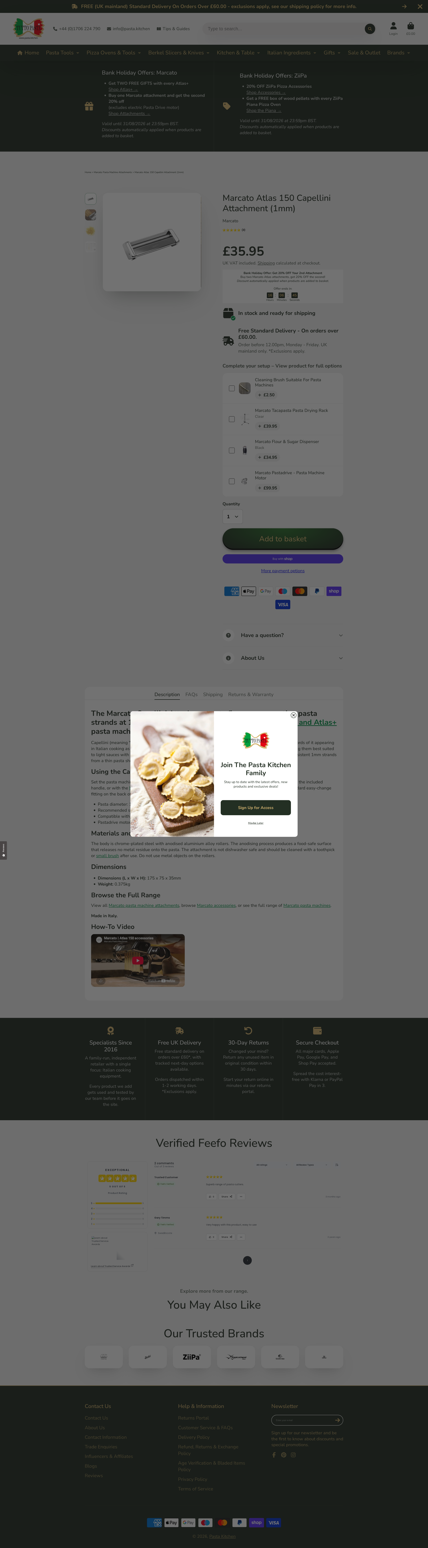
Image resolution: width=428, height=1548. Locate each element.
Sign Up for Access (256, 807)
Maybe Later (255, 823)
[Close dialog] (293, 715)
